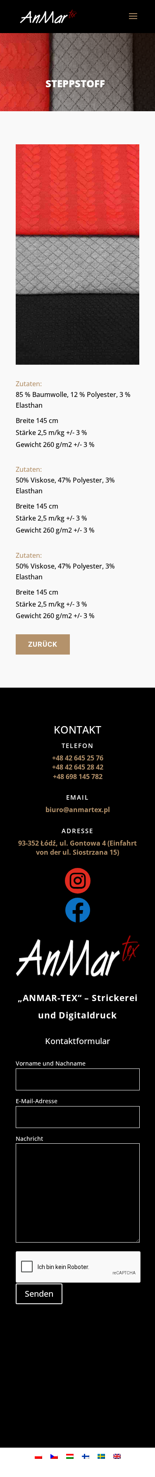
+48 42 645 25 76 (77, 757)
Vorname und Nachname (51, 1063)
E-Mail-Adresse (36, 1101)
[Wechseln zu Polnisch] (38, 1456)
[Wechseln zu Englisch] (117, 1456)
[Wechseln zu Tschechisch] (54, 1456)
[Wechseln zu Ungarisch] (70, 1456)
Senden (39, 1293)
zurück (42, 644)
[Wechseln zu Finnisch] (85, 1456)
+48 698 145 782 (78, 776)
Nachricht (29, 1138)
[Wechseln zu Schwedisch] (101, 1456)
